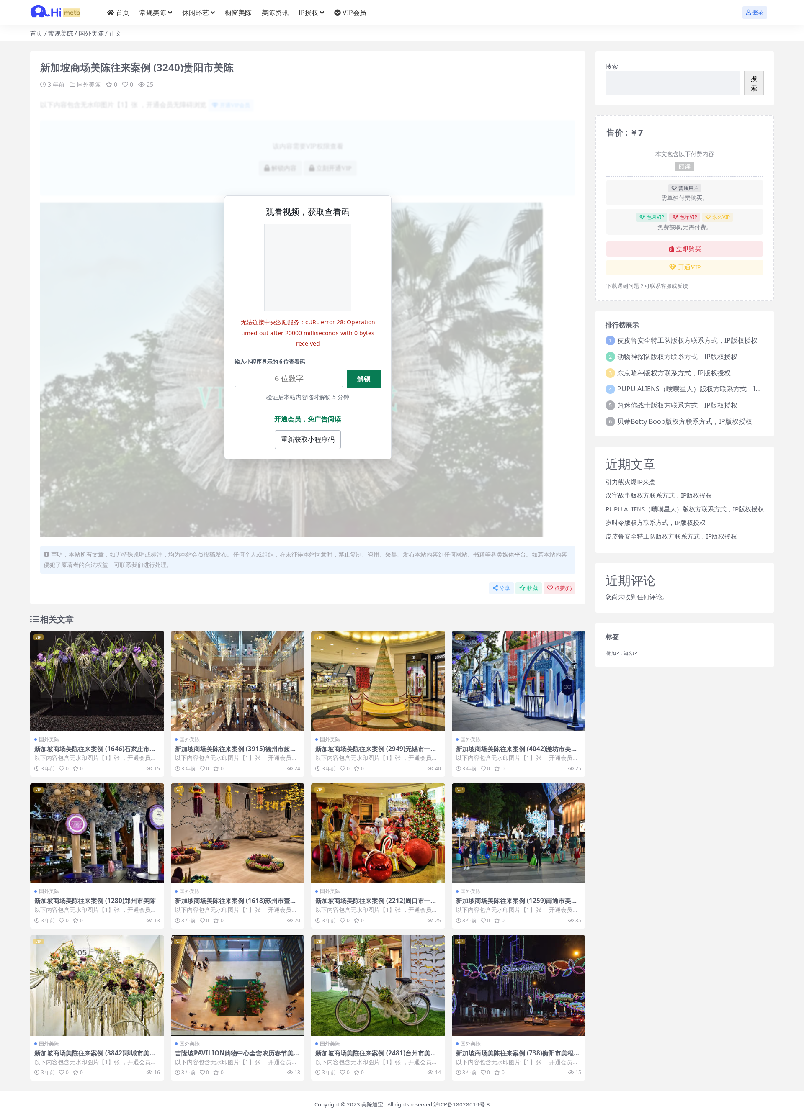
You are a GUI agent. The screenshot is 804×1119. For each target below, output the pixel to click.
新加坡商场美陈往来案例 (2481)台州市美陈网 (376, 1057)
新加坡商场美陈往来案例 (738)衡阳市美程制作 (518, 1057)
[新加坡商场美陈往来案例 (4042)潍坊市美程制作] (519, 681)
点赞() (563, 588)
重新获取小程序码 (308, 439)
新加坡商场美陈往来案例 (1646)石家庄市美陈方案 (95, 752)
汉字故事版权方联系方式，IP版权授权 (659, 495)
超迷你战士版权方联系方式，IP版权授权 (677, 405)
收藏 (532, 588)
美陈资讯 (275, 12)
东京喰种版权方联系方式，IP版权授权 (674, 372)
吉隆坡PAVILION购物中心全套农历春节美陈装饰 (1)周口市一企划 (237, 1057)
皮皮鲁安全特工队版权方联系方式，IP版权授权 (687, 340)
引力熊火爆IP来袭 (630, 481)
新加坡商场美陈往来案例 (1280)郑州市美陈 (95, 900)
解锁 (364, 378)
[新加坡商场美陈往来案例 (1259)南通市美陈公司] (519, 833)
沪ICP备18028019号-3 (461, 1104)
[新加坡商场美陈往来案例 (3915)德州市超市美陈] (238, 681)
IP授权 (308, 12)
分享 (504, 588)
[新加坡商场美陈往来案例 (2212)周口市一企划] (378, 833)
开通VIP (689, 267)
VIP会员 (354, 12)
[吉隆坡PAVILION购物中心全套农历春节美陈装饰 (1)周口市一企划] (238, 985)
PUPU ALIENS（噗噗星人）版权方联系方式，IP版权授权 (701, 388)
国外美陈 (91, 33)
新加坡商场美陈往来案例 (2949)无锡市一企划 (376, 752)
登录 (757, 12)
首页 (122, 12)
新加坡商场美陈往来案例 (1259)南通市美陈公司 (516, 904)
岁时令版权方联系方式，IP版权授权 (656, 522)
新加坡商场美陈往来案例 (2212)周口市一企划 (376, 904)
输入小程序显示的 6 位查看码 (269, 361)
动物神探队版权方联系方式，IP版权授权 (677, 356)
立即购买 (688, 249)
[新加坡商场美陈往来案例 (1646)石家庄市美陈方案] (97, 681)
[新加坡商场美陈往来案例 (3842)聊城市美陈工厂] (97, 985)
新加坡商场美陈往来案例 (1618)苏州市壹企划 (235, 904)
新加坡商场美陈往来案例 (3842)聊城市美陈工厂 (95, 1057)
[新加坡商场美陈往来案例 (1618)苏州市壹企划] (238, 833)
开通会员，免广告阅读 (307, 418)
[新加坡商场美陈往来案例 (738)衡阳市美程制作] (519, 985)
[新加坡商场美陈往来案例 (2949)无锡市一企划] (378, 681)
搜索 (612, 66)
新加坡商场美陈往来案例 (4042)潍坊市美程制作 (516, 752)
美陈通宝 (372, 1104)
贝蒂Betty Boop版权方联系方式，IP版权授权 (684, 421)
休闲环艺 (195, 12)
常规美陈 (152, 12)
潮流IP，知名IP (621, 653)
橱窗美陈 (238, 12)
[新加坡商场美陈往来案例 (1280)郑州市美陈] (97, 833)
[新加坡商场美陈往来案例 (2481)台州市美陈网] (378, 985)
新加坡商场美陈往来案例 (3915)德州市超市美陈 (235, 752)
